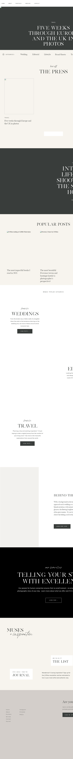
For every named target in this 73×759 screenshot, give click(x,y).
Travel (53, 22)
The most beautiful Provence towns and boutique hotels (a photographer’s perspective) (48, 275)
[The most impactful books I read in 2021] (20, 249)
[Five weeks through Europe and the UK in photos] (19, 96)
